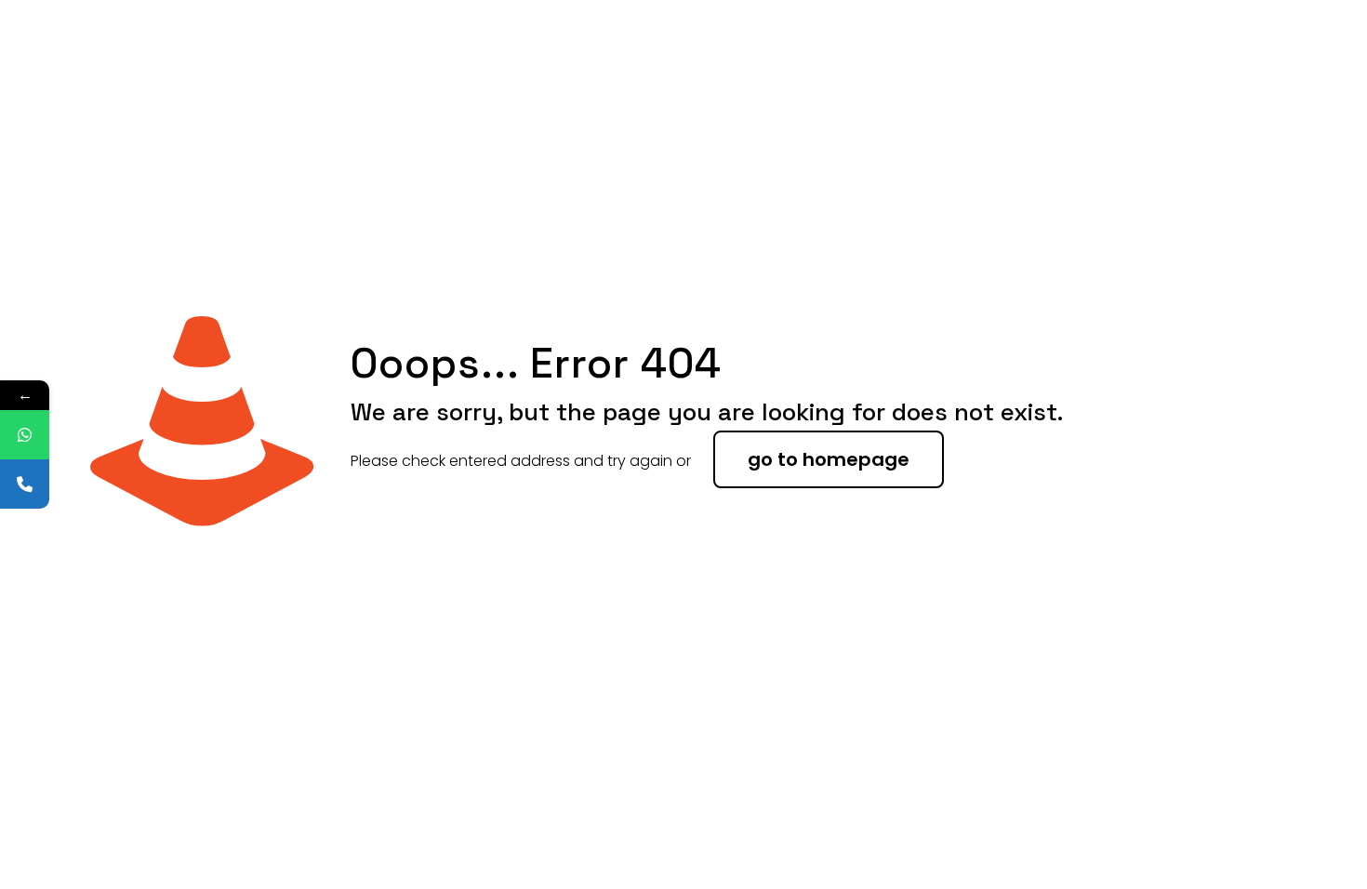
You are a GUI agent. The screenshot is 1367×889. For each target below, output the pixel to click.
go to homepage (828, 459)
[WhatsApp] (24, 434)
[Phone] (24, 484)
